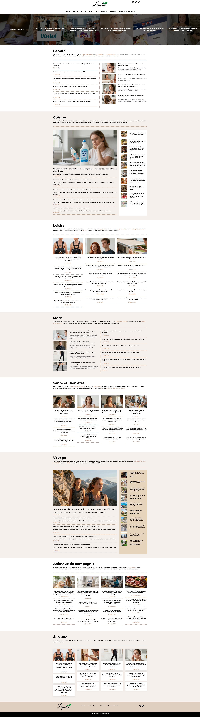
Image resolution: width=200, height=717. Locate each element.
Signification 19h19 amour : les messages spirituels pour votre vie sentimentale (64, 412)
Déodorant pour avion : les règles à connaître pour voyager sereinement (137, 497)
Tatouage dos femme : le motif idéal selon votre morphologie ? (72, 101)
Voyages (113, 11)
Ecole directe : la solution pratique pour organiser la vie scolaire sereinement (136, 685)
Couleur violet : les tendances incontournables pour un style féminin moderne (122, 331)
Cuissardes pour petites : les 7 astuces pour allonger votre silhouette (82, 352)
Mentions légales (92, 705)
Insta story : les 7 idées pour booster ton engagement (100, 274)
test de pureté (101, 229)
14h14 (101, 388)
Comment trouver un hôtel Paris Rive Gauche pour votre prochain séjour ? (137, 474)
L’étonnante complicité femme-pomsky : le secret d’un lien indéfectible (112, 602)
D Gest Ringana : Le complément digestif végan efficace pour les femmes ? (64, 440)
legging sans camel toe (121, 321)
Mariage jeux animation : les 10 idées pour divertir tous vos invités (132, 282)
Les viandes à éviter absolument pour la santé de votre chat (136, 591)
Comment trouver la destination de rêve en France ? (136, 504)
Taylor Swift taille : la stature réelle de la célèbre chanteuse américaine (68, 301)
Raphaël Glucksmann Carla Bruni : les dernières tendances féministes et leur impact (100, 266)
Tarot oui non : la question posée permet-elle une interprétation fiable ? (68, 285)
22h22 (68, 462)
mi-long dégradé (110, 54)
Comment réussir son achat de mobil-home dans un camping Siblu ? (137, 519)
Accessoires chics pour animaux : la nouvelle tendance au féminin (136, 609)
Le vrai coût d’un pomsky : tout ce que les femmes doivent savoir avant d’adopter (112, 592)
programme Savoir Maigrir (77, 386)
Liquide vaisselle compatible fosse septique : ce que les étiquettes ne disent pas (85, 170)
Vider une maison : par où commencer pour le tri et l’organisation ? (136, 412)
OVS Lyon (84, 230)
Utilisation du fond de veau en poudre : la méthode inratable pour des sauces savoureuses (137, 173)
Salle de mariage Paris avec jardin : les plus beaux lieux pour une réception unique (136, 542)
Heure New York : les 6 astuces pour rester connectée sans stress (72, 518)
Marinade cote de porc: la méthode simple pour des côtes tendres (72, 179)
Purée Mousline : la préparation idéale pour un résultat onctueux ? (137, 141)
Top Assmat (132, 567)
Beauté (67, 11)
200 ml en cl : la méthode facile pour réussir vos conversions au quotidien (137, 203)
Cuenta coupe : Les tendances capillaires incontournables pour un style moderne (74, 94)
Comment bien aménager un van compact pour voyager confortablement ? (137, 527)
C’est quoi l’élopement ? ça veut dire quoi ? (137, 534)
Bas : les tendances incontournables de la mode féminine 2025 (120, 352)
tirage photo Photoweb (138, 229)
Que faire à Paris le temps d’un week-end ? (137, 482)
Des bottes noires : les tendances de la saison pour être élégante (83, 363)
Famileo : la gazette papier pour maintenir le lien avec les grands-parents (68, 293)
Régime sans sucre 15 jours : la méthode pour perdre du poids (112, 438)
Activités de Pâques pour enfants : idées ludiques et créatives (132, 290)
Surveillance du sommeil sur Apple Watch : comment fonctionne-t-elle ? (136, 429)
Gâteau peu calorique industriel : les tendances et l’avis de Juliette (72, 189)
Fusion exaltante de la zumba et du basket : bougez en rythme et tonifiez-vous (88, 612)
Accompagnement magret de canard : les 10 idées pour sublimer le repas (137, 149)
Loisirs (83, 11)
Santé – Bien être (101, 11)
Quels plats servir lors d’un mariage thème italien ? (137, 133)
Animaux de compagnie (127, 11)
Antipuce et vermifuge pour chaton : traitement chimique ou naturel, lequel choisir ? (112, 620)
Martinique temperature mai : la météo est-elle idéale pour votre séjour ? (74, 536)
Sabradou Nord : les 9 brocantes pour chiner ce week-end (132, 266)
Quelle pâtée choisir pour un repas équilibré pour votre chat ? (64, 601)
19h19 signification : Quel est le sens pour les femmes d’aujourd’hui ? (111, 411)
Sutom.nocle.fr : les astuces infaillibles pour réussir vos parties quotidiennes (68, 277)
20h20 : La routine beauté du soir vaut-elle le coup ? (131, 75)
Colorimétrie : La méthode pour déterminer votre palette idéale (120, 346)
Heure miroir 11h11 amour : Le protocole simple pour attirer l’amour (88, 436)
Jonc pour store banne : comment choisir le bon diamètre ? (132, 258)
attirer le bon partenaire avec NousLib (115, 388)
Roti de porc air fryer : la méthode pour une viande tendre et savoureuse (137, 180)
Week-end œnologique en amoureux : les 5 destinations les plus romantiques (76, 526)
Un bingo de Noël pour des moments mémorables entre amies (88, 620)
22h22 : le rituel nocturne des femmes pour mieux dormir (88, 427)
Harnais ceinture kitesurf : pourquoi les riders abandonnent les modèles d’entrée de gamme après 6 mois (68, 259)
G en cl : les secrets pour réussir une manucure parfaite (69, 72)
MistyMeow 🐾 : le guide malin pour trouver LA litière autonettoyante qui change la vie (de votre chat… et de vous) (88, 593)
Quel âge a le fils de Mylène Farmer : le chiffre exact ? (100, 258)
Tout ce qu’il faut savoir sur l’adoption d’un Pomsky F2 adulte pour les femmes (136, 618)
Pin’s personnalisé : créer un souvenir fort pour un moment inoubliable (132, 298)
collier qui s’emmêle (121, 229)
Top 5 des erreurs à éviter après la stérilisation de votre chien (64, 619)
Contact (83, 705)
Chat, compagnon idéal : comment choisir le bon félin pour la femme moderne (136, 601)
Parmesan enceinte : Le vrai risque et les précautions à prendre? (88, 419)
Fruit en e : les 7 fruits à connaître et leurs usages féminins (130, 64)
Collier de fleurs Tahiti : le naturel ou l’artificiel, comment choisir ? (121, 367)
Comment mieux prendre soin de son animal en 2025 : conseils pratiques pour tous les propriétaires (64, 592)
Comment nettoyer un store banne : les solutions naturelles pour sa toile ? (100, 298)
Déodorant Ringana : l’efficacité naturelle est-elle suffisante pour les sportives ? (131, 85)
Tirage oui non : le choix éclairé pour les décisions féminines (88, 411)
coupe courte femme (87, 54)
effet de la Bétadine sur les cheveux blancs (89, 56)
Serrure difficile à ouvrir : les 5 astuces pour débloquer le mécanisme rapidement (88, 665)
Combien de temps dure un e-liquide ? (136, 420)
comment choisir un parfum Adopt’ (110, 56)
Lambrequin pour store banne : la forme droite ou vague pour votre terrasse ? (100, 290)
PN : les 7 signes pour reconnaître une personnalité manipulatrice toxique (64, 421)
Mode (90, 11)
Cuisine (75, 11)
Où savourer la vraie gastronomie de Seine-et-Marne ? (137, 188)
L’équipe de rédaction (113, 705)
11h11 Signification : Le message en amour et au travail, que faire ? (136, 438)
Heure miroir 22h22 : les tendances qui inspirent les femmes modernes (123, 339)
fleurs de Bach (97, 386)
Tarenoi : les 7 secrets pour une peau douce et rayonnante (70, 86)
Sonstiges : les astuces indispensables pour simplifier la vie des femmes (64, 431)
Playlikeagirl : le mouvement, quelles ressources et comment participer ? (132, 274)
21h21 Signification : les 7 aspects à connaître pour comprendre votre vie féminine (112, 420)
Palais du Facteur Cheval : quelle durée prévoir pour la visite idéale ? (137, 489)
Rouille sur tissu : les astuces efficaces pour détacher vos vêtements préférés (82, 331)
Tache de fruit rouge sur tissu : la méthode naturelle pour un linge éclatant (137, 195)
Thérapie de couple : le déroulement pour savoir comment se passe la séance (112, 429)
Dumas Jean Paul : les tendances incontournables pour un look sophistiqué (82, 342)
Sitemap (102, 705)
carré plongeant (99, 54)
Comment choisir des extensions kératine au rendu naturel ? (131, 96)
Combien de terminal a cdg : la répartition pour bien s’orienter (71, 544)
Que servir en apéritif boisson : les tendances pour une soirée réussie (73, 199)
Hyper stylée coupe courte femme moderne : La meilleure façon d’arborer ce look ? (124, 360)
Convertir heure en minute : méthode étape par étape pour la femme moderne (100, 282)
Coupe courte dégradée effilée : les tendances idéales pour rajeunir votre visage (74, 79)
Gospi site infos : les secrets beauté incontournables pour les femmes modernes (73, 64)
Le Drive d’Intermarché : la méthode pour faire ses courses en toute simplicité (137, 157)
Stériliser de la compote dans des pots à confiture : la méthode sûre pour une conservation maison (137, 165)
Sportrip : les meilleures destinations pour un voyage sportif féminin (84, 509)
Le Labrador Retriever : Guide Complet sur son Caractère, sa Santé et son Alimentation (64, 610)
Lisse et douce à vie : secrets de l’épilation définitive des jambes (88, 602)
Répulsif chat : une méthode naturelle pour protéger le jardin (112, 611)
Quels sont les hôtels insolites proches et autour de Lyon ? (136, 512)
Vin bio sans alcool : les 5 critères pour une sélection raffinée (71, 208)
